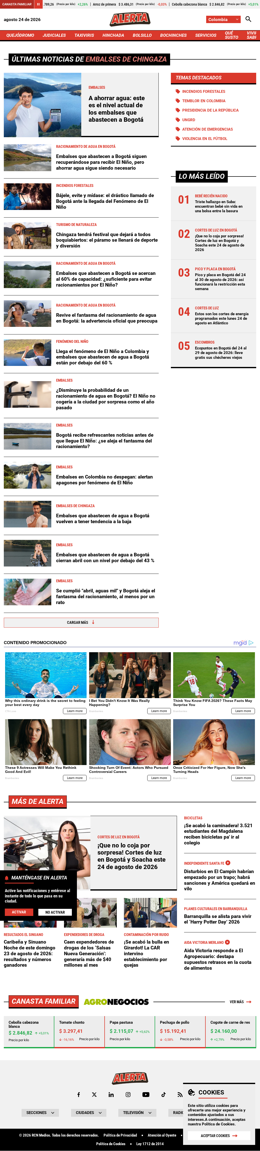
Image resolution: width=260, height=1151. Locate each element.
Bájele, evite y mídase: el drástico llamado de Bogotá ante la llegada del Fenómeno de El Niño (105, 201)
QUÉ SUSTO (231, 35)
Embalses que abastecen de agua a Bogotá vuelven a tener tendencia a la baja (102, 518)
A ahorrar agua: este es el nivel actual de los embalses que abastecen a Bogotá (117, 109)
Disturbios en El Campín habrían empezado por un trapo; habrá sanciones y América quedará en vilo (219, 880)
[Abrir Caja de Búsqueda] (248, 19)
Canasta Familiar (16, 4)
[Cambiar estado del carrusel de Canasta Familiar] (38, 4)
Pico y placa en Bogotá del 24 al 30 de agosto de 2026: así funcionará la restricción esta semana (220, 282)
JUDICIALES (54, 35)
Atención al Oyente (162, 1135)
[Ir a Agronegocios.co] (116, 1002)
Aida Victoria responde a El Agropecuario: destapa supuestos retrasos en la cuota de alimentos (217, 959)
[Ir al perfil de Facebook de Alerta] (78, 1094)
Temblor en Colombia (203, 101)
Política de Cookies (218, 1124)
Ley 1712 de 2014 (150, 1144)
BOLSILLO (142, 35)
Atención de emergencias (207, 129)
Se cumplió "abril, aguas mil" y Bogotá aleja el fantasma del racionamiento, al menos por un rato (105, 596)
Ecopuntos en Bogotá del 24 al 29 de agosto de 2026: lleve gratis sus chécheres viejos (221, 353)
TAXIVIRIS (84, 35)
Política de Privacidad (120, 1135)
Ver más (237, 1002)
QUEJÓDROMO (20, 35)
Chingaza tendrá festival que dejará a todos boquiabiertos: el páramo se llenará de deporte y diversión (107, 240)
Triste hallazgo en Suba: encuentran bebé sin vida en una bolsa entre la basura (218, 206)
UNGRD (188, 120)
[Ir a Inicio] (130, 19)
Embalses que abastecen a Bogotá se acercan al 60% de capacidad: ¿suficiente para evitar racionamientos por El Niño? (106, 279)
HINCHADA (113, 35)
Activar (19, 912)
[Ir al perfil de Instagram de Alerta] (128, 1094)
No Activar (55, 912)
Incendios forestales (203, 91)
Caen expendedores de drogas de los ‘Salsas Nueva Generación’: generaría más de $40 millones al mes (89, 953)
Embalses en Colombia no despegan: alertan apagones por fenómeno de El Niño (104, 480)
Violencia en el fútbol (204, 138)
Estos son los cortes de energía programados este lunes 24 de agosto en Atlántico (222, 318)
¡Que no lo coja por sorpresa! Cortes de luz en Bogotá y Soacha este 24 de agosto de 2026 (219, 243)
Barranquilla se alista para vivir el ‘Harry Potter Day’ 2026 (217, 919)
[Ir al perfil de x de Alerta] (94, 1094)
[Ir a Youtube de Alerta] (145, 1094)
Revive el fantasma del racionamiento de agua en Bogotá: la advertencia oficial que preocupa (106, 318)
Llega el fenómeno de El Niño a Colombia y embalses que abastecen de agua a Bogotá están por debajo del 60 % (102, 357)
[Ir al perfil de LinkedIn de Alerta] (111, 1094)
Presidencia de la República (210, 110)
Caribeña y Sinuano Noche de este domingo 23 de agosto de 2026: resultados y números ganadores (29, 953)
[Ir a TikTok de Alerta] (163, 1094)
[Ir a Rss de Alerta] (180, 1094)
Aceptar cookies (215, 1136)
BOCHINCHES (173, 35)
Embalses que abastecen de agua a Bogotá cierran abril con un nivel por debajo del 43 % (105, 557)
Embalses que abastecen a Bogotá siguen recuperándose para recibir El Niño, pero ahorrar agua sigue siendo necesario (101, 162)
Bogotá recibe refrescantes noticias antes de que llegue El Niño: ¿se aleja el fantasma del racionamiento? (104, 440)
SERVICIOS (205, 35)
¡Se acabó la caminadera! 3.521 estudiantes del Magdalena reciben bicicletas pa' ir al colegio (218, 834)
